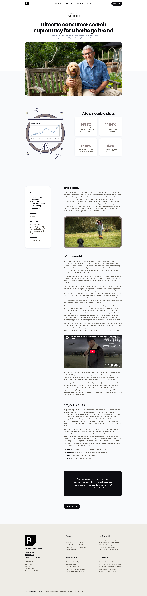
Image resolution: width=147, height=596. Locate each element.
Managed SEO (37, 197)
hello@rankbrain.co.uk (32, 557)
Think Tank (69, 547)
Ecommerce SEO (38, 199)
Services (81, 540)
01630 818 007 (29, 555)
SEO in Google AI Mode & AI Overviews (110, 564)
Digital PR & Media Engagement (108, 545)
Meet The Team (70, 545)
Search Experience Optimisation (75, 571)
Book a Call (116, 3)
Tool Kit (81, 545)
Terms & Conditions (30, 591)
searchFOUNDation (71, 549)
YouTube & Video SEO (72, 566)
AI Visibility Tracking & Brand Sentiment (110, 562)
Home (67, 540)
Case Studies (78, 4)
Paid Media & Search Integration (75, 569)
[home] (28, 3)
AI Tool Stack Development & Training (110, 566)
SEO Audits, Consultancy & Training (109, 542)
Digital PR (35, 201)
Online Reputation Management (108, 549)
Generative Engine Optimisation (75, 562)
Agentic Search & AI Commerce (108, 571)
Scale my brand (71, 506)
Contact (88, 4)
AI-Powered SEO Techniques (107, 569)
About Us (68, 4)
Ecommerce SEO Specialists (107, 547)
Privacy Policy (40, 591)
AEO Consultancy (38, 204)
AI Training (36, 208)
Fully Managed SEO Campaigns (108, 540)
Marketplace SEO (71, 564)
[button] (59, 3)
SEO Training (36, 206)
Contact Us (82, 547)
